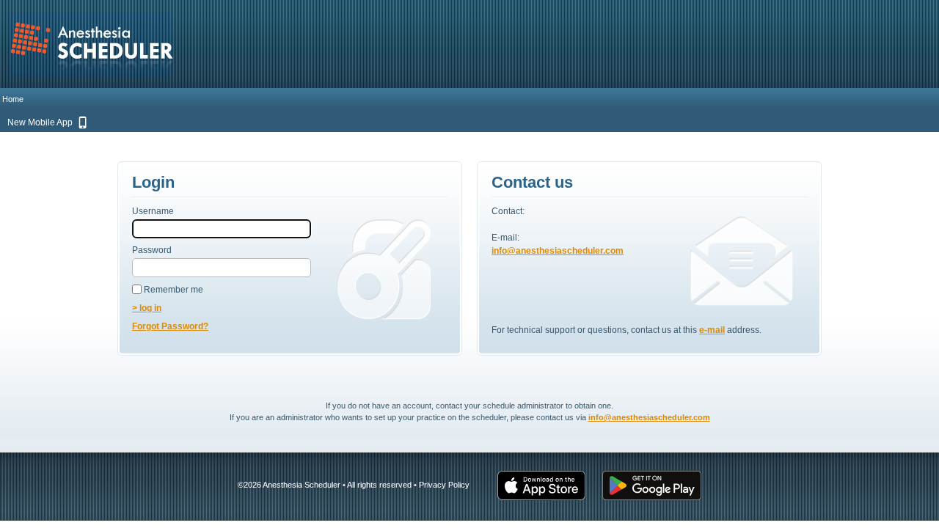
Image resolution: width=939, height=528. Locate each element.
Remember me (172, 290)
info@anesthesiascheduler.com (558, 251)
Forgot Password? (170, 326)
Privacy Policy (444, 484)
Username (153, 211)
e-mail (712, 330)
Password (152, 250)
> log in (146, 308)
